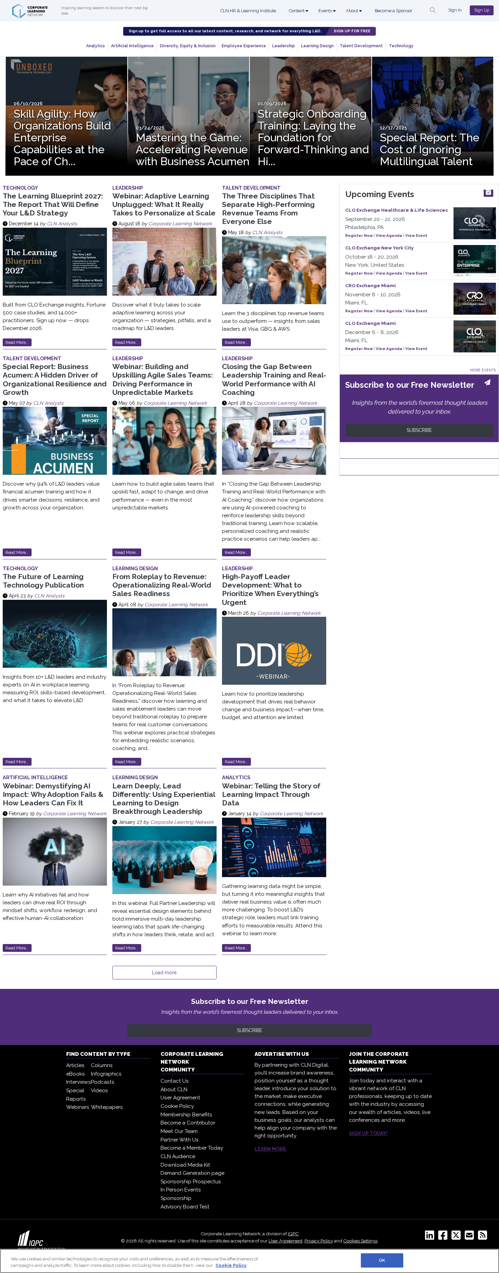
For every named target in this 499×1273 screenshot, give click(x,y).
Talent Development (361, 45)
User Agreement (180, 1098)
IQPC (293, 1233)
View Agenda (389, 235)
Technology (401, 45)
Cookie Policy (177, 1106)
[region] (249, 1261)
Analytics (95, 45)
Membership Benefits (186, 1115)
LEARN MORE (270, 1149)
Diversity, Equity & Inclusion (188, 45)
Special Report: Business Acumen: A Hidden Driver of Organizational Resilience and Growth (55, 379)
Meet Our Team (179, 1131)
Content (297, 10)
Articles (75, 1065)
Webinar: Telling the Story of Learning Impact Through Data (271, 794)
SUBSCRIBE (419, 430)
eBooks (75, 1074)
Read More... (17, 342)
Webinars (77, 1107)
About (352, 10)
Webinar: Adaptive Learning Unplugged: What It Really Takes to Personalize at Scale (164, 204)
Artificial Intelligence (132, 45)
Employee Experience (244, 45)
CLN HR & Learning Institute (248, 10)
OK (382, 1260)
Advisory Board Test (185, 1207)
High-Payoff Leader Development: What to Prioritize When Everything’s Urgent (270, 589)
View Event (416, 235)
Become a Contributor (188, 1123)
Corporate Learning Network (180, 223)
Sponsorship (176, 1198)
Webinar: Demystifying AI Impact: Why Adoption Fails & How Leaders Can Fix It (53, 794)
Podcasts (102, 1082)
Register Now (359, 235)
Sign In (455, 10)
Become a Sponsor (393, 10)
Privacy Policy (318, 1240)
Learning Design (317, 45)
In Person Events (181, 1190)
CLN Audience (178, 1156)
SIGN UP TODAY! (368, 1133)
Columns (102, 1065)
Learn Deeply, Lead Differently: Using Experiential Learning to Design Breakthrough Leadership (163, 799)
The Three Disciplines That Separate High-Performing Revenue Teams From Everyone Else (268, 209)
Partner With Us (180, 1140)
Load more (164, 972)
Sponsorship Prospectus (191, 1182)
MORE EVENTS (483, 370)
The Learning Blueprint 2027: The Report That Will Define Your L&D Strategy (53, 204)
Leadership (283, 45)
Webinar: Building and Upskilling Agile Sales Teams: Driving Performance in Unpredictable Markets (162, 379)
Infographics (106, 1074)
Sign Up (481, 10)
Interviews (78, 1082)
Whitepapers (107, 1107)
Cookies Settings (360, 1240)
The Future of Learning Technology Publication (43, 580)
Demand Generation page (192, 1173)
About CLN (174, 1089)
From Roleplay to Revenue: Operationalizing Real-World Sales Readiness (161, 585)
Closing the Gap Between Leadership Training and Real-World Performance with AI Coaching (274, 379)
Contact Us (175, 1081)
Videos (99, 1090)
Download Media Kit (185, 1165)
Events (325, 10)
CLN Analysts (62, 223)
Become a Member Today (192, 1148)
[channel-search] (432, 10)
